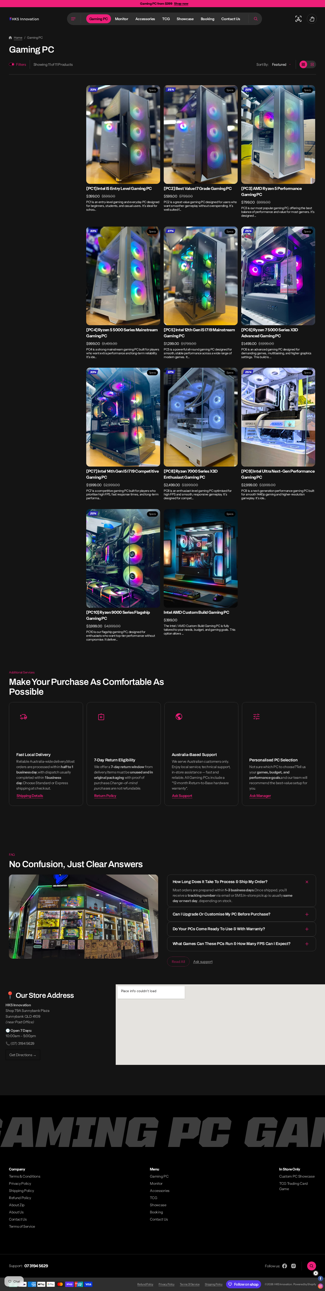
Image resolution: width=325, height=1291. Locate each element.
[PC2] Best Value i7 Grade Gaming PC (198, 188)
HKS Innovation (283, 1284)
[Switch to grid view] (303, 64)
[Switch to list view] (312, 64)
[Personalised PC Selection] (279, 754)
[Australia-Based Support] (201, 754)
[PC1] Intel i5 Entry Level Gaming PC (119, 188)
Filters (21, 64)
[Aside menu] (74, 18)
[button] (255, 18)
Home (18, 38)
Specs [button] (152, 90)
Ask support (202, 961)
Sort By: (262, 64)
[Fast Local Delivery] (46, 754)
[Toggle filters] (11, 64)
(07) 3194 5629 (22, 1043)
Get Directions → (22, 1055)
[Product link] (123, 148)
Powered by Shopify (304, 1284)
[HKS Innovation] (24, 19)
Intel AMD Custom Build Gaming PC (196, 612)
